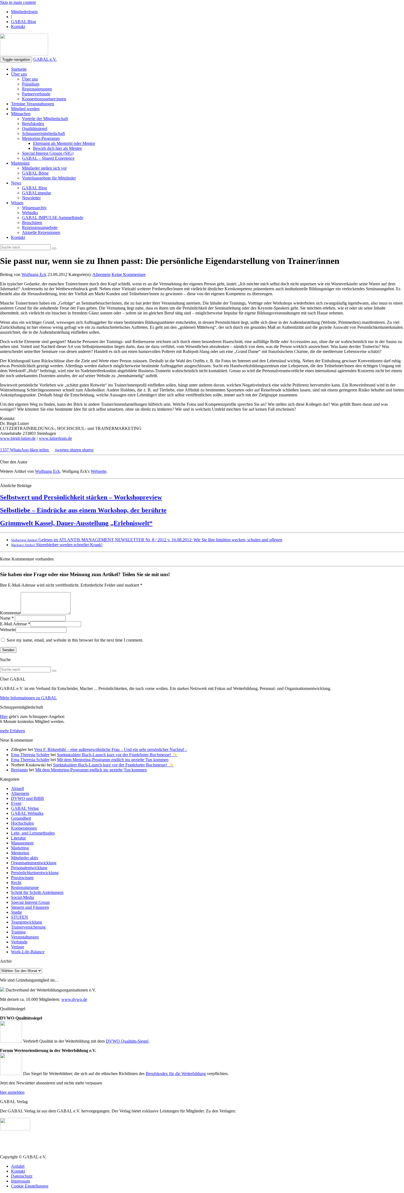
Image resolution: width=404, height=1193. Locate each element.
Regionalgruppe (25, 887)
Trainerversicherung (28, 927)
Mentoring (20, 852)
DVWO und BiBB (27, 798)
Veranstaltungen (25, 937)
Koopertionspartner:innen (44, 98)
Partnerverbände (36, 94)
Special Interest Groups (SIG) (47, 153)
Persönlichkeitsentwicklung (35, 872)
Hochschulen (22, 823)
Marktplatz (20, 163)
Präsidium (30, 84)
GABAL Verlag (25, 808)
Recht (16, 882)
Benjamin (19, 769)
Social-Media (22, 897)
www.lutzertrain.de (55, 438)
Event (16, 803)
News (16, 183)
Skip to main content (18, 2)
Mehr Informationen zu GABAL (28, 697)
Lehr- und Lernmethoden (33, 833)
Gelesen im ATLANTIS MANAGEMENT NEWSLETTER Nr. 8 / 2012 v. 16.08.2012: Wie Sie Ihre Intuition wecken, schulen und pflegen (146, 539)
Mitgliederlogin (24, 11)
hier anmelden (12, 1092)
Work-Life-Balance (28, 951)
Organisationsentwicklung (33, 862)
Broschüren (32, 222)
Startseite (19, 69)
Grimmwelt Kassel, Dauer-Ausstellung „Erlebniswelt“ (76, 523)
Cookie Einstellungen (29, 1186)
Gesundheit (21, 818)
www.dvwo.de (74, 999)
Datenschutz (21, 1176)
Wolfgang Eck (33, 274)
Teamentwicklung (26, 922)
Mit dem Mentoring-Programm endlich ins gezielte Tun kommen (112, 759)
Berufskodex (33, 123)
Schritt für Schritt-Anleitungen (37, 892)
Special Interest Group (30, 902)
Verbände (19, 942)
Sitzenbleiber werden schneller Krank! (57, 544)
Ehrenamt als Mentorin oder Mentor (64, 143)
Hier (4, 716)
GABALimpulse (36, 192)
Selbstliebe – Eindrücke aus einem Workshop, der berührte (83, 510)
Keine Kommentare (129, 274)
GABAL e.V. (45, 59)
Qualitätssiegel (34, 128)
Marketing (20, 848)
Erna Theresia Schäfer (30, 754)
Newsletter (31, 197)
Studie (16, 912)
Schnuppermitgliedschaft (43, 133)
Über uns (19, 74)
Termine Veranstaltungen (32, 103)
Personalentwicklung (29, 867)
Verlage (17, 947)
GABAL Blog (23, 21)
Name (5, 618)
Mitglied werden (25, 108)
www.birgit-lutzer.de (18, 438)
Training (18, 932)
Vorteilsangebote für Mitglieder (49, 178)
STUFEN (19, 917)
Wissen (17, 202)
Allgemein (101, 274)
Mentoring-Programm (41, 138)
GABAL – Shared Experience (48, 158)
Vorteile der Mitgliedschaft (45, 118)
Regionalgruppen (37, 89)
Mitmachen (21, 113)
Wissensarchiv (34, 207)
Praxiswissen (22, 877)
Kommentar (10, 613)
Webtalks (30, 212)
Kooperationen (24, 828)
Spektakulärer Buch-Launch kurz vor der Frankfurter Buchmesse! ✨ (117, 754)
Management (22, 843)
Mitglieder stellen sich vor (44, 168)
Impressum (20, 1181)
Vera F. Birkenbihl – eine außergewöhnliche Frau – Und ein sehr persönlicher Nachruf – (110, 749)
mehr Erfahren (12, 730)
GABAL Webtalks (27, 813)
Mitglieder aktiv (24, 857)
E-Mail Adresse (13, 624)
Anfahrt (17, 1166)
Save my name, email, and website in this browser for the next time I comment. (75, 640)
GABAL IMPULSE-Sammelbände (52, 217)
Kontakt (18, 26)
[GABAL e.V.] (24, 45)
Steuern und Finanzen (30, 907)
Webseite (98, 471)
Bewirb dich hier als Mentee (57, 148)
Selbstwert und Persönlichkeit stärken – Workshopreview (81, 497)
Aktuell (17, 788)
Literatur (18, 838)
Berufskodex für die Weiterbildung (176, 1073)
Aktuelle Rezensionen (41, 232)
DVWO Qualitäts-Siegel (127, 1041)
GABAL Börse (35, 173)
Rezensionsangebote (39, 227)
